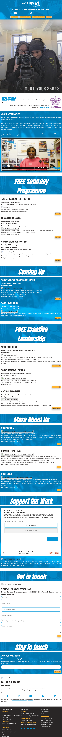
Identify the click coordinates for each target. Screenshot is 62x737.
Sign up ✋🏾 (57, 213)
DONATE (49, 17)
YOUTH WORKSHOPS (25, 17)
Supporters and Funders (47, 724)
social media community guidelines (22, 699)
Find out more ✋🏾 (56, 365)
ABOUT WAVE (14, 17)
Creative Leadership (45, 714)
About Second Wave (46, 726)
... (58, 444)
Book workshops (45, 711)
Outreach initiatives (46, 720)
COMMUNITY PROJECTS (39, 17)
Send (59, 636)
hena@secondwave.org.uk (45, 357)
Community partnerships (47, 722)
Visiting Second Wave (46, 718)
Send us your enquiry (26, 720)
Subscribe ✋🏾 (57, 671)
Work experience (45, 716)
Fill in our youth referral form (28, 724)
